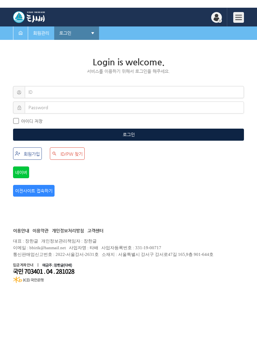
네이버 (21, 172)
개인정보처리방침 (68, 230)
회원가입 (31, 153)
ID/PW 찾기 (71, 153)
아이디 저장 (31, 121)
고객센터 (95, 230)
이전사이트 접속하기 (34, 190)
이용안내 (21, 230)
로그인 (129, 134)
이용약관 (40, 230)
